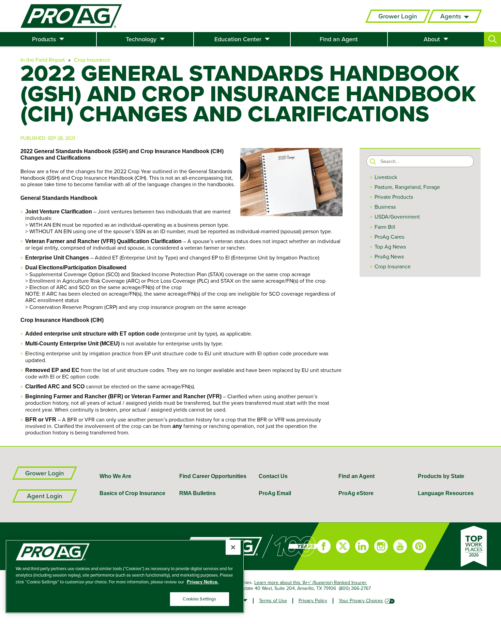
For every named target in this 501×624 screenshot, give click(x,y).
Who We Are (115, 476)
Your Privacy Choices (361, 600)
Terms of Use (273, 600)
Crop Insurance (92, 59)
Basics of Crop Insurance (132, 493)
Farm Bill (385, 227)
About (432, 39)
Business (385, 207)
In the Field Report (42, 59)
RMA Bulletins (197, 493)
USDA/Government (397, 216)
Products (44, 39)
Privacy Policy (313, 600)
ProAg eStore (356, 493)
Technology (141, 39)
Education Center (237, 39)
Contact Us (273, 476)
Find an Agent (339, 39)
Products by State (441, 476)
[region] (124, 576)
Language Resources (446, 493)
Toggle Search (492, 39)
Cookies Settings (199, 599)
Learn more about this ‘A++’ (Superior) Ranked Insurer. (310, 582)
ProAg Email (275, 493)
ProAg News (389, 256)
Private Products (394, 197)
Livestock (386, 177)
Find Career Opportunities (212, 476)
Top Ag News (390, 246)
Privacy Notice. (202, 581)
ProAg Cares (389, 237)
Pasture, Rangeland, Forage (407, 187)
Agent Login (44, 496)
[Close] (233, 547)
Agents (450, 16)
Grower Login (397, 16)
